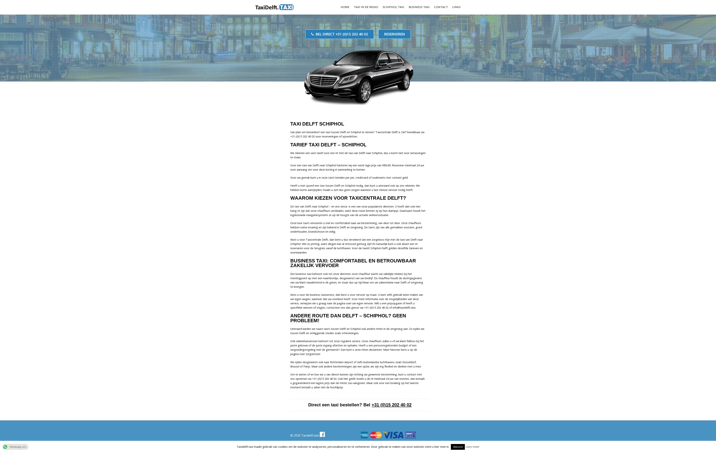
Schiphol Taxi (393, 7)
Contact (441, 7)
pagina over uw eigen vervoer (355, 303)
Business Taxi (419, 7)
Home (345, 7)
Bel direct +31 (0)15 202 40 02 (342, 34)
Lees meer (473, 446)
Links (456, 7)
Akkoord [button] (458, 446)
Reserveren (394, 34)
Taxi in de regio (366, 7)
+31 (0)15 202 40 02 (392, 404)
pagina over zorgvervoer (305, 354)
